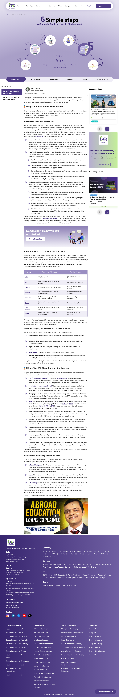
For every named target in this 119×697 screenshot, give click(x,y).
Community (79, 6)
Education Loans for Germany (17, 644)
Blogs (60, 6)
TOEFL (64, 404)
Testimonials (63, 554)
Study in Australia (95, 640)
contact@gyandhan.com (14, 602)
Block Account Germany (63, 567)
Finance (70, 79)
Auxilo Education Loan (42, 666)
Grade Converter (88, 575)
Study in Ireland (94, 647)
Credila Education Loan (42, 655)
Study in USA (94, 629)
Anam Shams (35, 88)
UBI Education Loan (41, 633)
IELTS (71, 404)
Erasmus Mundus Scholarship (72, 633)
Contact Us (56, 551)
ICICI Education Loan (41, 636)
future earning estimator (51, 218)
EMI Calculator (59, 575)
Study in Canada (95, 636)
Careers (82, 554)
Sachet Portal (93, 554)
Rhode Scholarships (68, 636)
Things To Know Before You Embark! (11, 92)
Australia (27, 292)
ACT (76, 586)
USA (26, 277)
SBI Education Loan (41, 629)
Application (35, 79)
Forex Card (47, 567)
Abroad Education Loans (52, 564)
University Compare (105, 575)
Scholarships (29, 6)
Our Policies (104, 551)
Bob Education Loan (41, 670)
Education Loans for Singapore (17, 661)
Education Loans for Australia (17, 640)
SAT (52, 406)
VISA (85, 79)
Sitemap (74, 554)
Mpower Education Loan (43, 651)
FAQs (54, 554)
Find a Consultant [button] (35, 239)
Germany (28, 298)
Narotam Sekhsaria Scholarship (72, 655)
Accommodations (84, 564)
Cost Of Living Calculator (54, 578)
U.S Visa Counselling (101, 564)
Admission (54, 79)
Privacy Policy (92, 551)
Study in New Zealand (97, 651)
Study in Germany (95, 644)
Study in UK (93, 633)
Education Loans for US (14, 629)
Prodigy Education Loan (42, 647)
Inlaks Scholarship (67, 640)
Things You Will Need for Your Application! (11, 98)
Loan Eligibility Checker (75, 578)
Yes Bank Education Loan (43, 677)
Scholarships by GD (81, 567)
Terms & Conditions (77, 551)
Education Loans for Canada (16, 636)
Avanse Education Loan (42, 659)
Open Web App (102, 164)
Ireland (27, 313)
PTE (70, 586)
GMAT (46, 406)
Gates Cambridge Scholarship (72, 651)
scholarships (39, 136)
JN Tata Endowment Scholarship (73, 647)
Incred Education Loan (42, 662)
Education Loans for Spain (15, 665)
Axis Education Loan (41, 640)
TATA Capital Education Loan (44, 673)
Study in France (94, 655)
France (27, 303)
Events (93, 567)
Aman (36, 93)
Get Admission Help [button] (105, 692)
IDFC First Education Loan (43, 644)
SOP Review (47, 575)
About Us (46, 551)
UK (26, 282)
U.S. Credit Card (69, 564)
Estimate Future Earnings (95, 578)
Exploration (16, 79)
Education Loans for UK (14, 633)
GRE (40, 406)
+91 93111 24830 (11, 605)
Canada (27, 287)
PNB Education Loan (41, 681)
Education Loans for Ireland (16, 647)
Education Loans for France (16, 651)
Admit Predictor (74, 575)
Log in (89, 6)
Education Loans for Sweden (16, 675)
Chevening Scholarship (69, 629)
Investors (46, 554)
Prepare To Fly (102, 79)
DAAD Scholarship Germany (71, 644)
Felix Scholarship (67, 659)
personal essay (62, 378)
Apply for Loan (103, 6)
